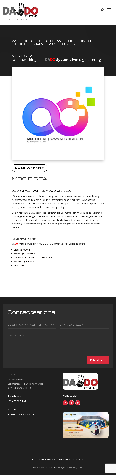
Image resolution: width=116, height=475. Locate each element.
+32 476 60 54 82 (16, 401)
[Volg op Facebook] (65, 402)
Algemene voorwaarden (43, 459)
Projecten (12, 20)
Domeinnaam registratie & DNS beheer (33, 257)
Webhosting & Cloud (24, 261)
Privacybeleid (63, 459)
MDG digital (60, 467)
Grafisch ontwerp (22, 249)
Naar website (29, 168)
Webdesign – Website (24, 253)
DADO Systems (75, 467)
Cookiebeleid (78, 459)
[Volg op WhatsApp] (77, 402)
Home (5, 20)
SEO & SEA (19, 265)
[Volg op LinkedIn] (71, 402)
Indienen (97, 360)
